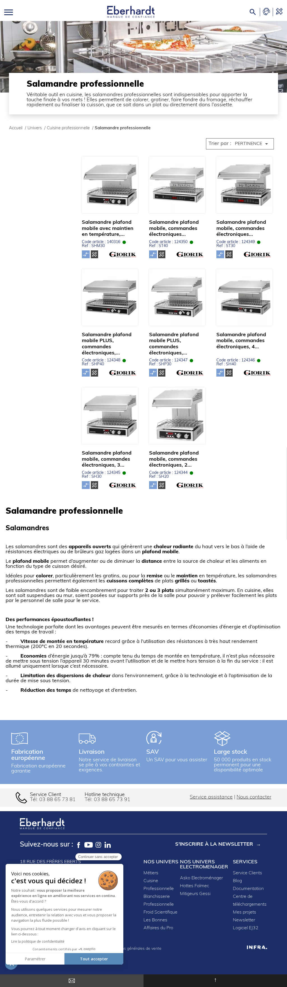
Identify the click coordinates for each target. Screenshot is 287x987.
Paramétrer (35, 958)
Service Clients (247, 873)
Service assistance (211, 797)
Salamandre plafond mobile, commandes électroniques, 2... (174, 459)
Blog (237, 881)
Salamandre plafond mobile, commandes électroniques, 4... (241, 341)
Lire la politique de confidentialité (37, 941)
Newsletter (244, 920)
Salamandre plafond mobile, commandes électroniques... (174, 228)
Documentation (248, 889)
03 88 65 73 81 (57, 799)
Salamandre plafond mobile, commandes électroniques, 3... (106, 459)
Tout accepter (94, 958)
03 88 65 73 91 (112, 799)
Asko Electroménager (201, 878)
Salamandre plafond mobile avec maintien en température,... (107, 228)
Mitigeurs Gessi (195, 894)
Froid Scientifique (160, 912)
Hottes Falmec (194, 886)
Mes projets (244, 912)
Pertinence (252, 143)
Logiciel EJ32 (245, 928)
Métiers (151, 873)
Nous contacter (254, 797)
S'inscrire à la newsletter (214, 844)
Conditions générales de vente (134, 949)
